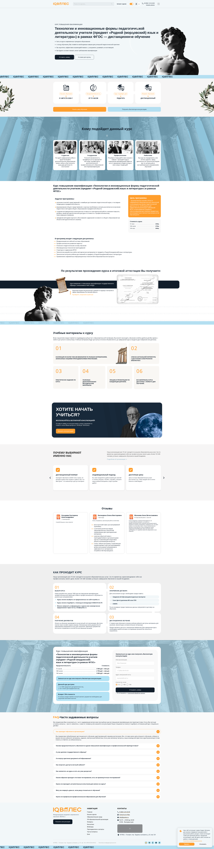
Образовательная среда (94, 817)
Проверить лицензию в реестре (82, 295)
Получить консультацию (62, 821)
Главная (89, 812)
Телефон (118, 667)
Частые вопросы (92, 831)
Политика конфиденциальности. (192, 841)
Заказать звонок (150, 5)
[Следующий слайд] (164, 477)
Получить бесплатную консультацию (134, 109)
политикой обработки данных (136, 693)
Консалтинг (90, 824)
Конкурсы (90, 822)
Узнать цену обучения (79, 109)
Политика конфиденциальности (107, 842)
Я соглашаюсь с (131, 693)
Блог (88, 834)
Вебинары (90, 827)
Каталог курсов (121, 4)
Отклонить (202, 844)
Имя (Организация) (121, 660)
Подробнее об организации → (117, 459)
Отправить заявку (135, 690)
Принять (186, 844)
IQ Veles (61, 4)
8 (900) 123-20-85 (149, 3)
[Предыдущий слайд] (50, 477)
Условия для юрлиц (84, 57)
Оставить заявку (64, 57)
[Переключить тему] (131, 4)
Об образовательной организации (97, 819)
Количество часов (121, 682)
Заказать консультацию (65, 431)
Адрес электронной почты (123, 674)
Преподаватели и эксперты (95, 829)
